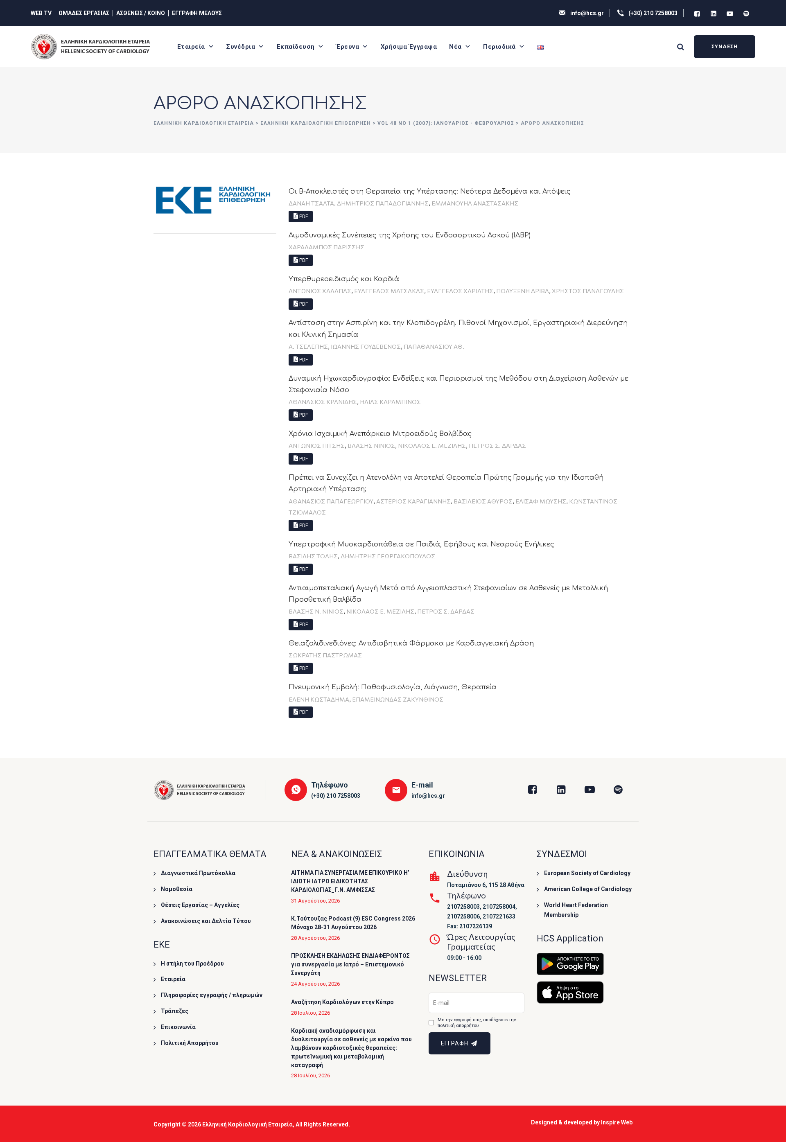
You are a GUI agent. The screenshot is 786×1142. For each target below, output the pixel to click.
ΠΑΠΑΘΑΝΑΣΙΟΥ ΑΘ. (434, 346)
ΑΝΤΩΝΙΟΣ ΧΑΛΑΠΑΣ (320, 290)
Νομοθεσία (176, 889)
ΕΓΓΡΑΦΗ (455, 1043)
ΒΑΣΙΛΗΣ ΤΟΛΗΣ (313, 556)
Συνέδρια (240, 46)
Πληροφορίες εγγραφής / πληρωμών (211, 995)
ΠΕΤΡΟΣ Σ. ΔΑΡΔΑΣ (497, 445)
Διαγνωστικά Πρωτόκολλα (198, 873)
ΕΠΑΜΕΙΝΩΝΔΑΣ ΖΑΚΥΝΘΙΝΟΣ (397, 699)
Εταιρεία (191, 46)
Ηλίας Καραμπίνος (390, 401)
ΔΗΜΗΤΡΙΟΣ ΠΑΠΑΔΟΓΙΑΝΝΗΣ (383, 203)
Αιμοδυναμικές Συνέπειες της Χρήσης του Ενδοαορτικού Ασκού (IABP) (410, 235)
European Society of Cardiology (587, 873)
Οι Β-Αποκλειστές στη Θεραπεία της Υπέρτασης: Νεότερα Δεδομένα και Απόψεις (429, 191)
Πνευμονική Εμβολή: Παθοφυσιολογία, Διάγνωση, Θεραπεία (393, 687)
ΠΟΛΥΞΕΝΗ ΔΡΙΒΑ (522, 290)
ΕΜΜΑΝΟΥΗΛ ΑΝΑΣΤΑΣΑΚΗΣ (474, 203)
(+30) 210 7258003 (653, 13)
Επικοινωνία (178, 1027)
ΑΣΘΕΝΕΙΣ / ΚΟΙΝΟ (140, 13)
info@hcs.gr (587, 13)
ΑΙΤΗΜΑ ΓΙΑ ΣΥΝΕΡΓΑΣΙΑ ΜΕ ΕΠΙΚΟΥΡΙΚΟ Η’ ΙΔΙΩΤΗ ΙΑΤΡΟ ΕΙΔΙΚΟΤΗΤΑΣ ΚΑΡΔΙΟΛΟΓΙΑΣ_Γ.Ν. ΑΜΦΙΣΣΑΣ (350, 881)
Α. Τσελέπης (308, 346)
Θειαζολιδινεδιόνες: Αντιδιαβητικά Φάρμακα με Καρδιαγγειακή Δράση (411, 643)
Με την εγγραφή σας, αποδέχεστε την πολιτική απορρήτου (477, 1022)
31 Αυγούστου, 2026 (315, 901)
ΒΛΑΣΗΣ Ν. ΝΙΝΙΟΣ (316, 611)
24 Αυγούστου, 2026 (315, 984)
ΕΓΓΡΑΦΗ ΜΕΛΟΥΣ (197, 13)
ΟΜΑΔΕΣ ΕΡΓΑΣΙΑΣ (84, 13)
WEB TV (41, 13)
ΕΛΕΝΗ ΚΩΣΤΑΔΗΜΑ (319, 699)
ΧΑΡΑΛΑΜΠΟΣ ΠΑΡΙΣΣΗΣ (326, 247)
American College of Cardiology (588, 889)
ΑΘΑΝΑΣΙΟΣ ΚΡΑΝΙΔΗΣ (323, 401)
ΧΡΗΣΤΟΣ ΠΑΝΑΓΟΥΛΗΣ (588, 290)
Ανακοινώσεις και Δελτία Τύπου (206, 921)
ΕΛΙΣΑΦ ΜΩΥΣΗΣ (540, 501)
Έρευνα (347, 46)
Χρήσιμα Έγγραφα (409, 46)
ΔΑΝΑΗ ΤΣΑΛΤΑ (311, 203)
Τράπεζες (174, 1011)
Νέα (455, 46)
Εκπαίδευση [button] (296, 46)
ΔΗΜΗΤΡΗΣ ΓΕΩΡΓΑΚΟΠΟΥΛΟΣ (388, 556)
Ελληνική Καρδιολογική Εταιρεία (247, 1124)
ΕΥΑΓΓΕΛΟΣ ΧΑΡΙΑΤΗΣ (460, 290)
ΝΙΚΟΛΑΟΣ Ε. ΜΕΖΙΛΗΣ (432, 445)
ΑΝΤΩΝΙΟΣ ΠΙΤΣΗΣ (317, 445)
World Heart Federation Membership (576, 910)
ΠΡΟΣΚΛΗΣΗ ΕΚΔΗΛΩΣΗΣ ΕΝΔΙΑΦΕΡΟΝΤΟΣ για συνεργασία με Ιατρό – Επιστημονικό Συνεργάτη (350, 964)
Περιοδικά (499, 46)
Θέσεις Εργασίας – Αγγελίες (200, 905)
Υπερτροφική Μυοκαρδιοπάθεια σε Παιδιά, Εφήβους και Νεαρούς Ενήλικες (421, 544)
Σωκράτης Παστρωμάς (325, 655)
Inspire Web (616, 1122)
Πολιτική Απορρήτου (190, 1043)
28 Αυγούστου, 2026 (315, 938)
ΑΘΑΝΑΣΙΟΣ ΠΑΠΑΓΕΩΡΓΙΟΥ (331, 501)
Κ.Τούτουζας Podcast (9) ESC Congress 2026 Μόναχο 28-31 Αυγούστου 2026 (353, 922)
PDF (303, 216)
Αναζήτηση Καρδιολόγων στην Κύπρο (342, 1002)
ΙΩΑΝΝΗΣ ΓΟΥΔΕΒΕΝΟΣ (366, 346)
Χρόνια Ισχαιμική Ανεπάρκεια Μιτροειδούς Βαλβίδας (380, 434)
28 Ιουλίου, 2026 (310, 1013)
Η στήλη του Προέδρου (192, 963)
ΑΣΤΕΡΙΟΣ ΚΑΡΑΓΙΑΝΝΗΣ (413, 501)
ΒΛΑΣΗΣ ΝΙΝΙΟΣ (371, 445)
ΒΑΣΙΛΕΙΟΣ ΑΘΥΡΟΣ (483, 501)
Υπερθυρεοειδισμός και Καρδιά (344, 279)
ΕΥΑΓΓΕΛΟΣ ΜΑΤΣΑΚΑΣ (389, 290)
